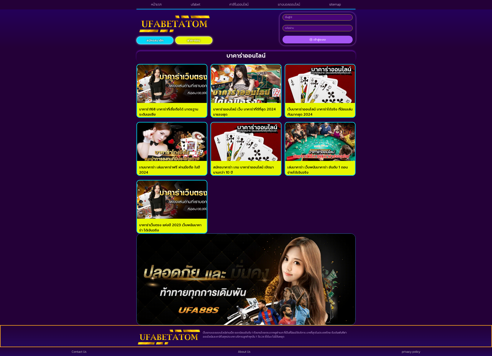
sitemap (335, 4)
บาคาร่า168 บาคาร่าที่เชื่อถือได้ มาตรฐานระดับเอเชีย (168, 112)
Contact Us (79, 351)
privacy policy (411, 351)
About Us (244, 351)
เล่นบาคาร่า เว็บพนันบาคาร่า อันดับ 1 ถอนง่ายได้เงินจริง (317, 170)
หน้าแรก (156, 4)
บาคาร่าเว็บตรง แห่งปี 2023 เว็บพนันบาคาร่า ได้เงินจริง (170, 227)
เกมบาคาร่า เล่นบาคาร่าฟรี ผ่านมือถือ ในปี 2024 (169, 170)
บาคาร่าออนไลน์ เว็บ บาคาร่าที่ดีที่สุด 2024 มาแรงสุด (244, 112)
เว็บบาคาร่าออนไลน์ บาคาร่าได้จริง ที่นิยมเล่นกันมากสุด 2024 (319, 112)
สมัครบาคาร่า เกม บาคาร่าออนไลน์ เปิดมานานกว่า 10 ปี (243, 170)
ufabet (195, 4)
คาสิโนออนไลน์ (238, 4)
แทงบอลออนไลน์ (289, 4)
